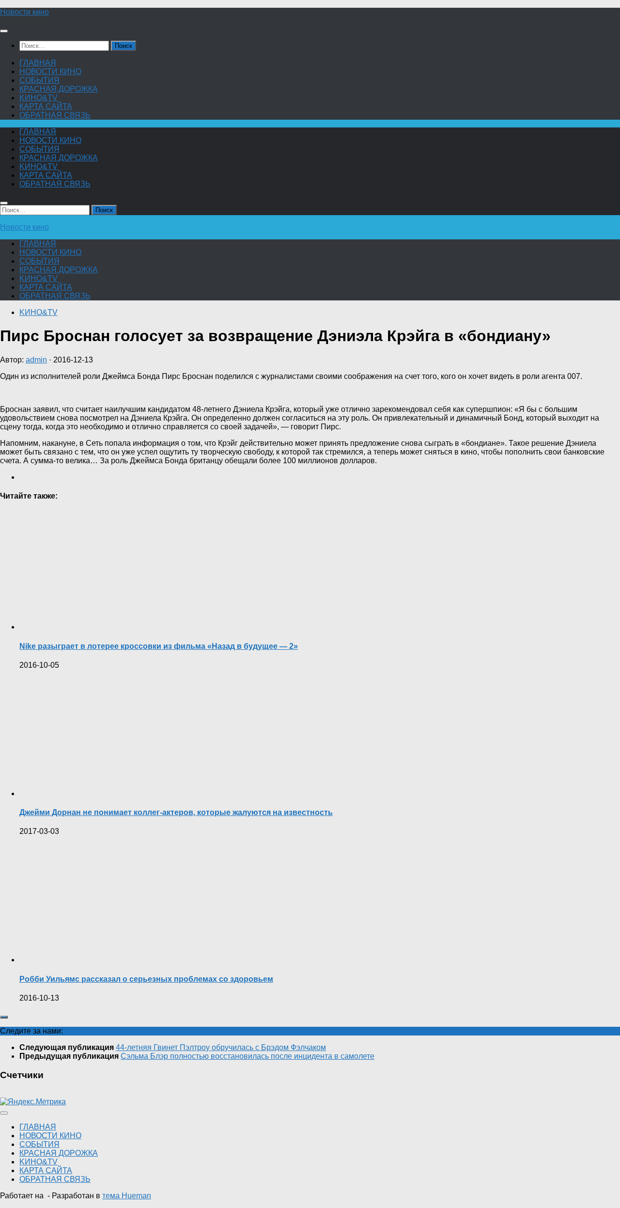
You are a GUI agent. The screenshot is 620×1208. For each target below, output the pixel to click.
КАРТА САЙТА (45, 106)
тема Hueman (126, 1196)
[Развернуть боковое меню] (4, 1017)
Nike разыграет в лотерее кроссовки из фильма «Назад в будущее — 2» (158, 646)
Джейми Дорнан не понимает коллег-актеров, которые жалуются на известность (176, 812)
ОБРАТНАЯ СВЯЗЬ (55, 115)
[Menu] (4, 31)
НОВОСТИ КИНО (50, 71)
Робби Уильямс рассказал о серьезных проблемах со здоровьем (146, 979)
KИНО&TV (38, 98)
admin (36, 360)
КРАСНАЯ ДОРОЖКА (58, 89)
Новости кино (24, 12)
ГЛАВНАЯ (37, 63)
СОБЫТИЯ (39, 80)
